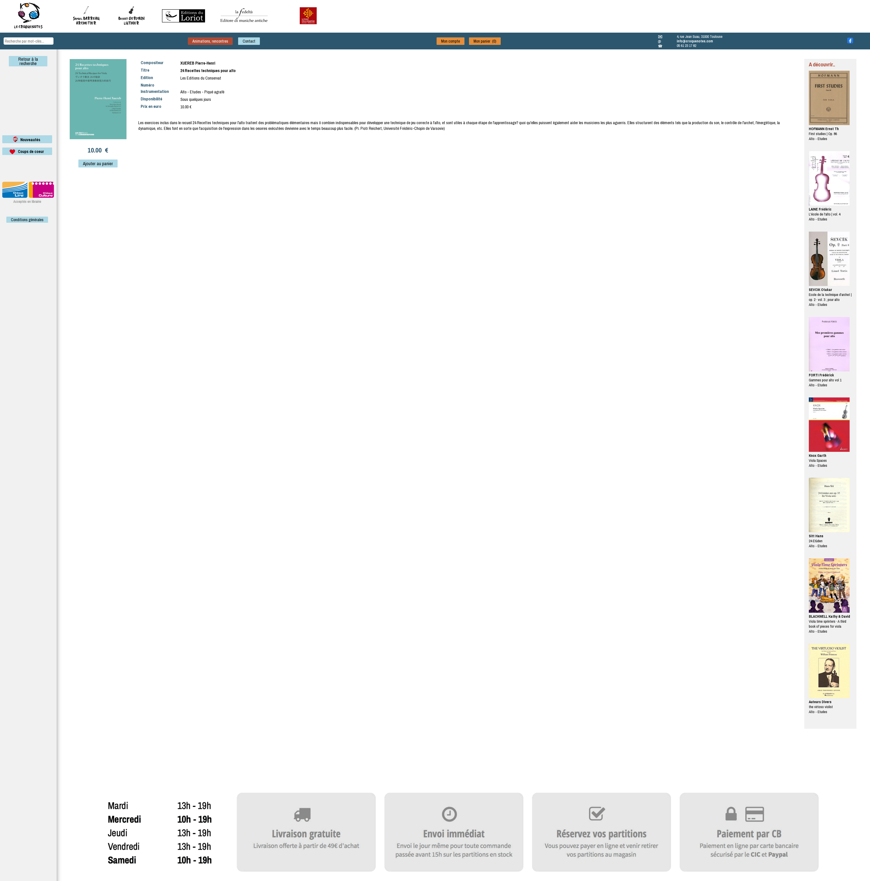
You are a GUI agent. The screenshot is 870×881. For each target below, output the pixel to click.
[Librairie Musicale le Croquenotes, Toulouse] (183, 21)
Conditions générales (27, 220)
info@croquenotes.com (695, 41)
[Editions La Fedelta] (244, 25)
